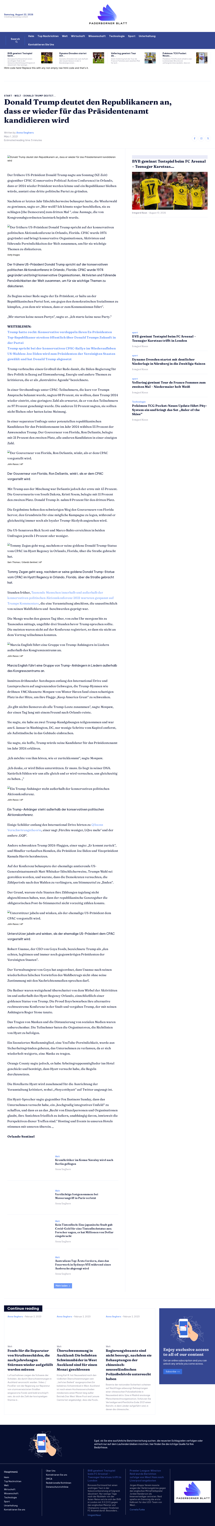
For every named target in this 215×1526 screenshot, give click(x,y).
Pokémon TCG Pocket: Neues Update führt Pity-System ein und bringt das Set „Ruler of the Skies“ (169, 410)
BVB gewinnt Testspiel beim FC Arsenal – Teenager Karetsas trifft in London (104, 1475)
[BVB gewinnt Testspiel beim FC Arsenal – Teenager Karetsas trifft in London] (46, 58)
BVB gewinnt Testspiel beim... (20, 54)
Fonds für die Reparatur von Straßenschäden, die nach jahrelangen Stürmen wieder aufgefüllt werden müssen (30, 1359)
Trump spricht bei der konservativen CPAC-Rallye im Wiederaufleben (61, 348)
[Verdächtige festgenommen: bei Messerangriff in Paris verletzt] (29, 1197)
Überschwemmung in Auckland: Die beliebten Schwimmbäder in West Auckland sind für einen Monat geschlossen (77, 1359)
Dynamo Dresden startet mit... (73, 54)
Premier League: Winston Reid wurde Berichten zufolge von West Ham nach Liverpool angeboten (147, 1475)
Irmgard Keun (139, 213)
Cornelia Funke (137, 1509)
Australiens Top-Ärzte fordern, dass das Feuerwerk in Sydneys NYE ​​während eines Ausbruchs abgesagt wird (83, 1264)
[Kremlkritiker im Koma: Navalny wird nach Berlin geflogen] (29, 1163)
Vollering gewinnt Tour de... (123, 54)
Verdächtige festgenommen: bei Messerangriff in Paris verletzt (76, 1196)
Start (8, 96)
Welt (17, 96)
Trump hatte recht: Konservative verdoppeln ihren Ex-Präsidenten (59, 332)
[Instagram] (201, 138)
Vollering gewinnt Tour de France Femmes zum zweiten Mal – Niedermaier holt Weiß (169, 385)
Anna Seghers (25, 132)
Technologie (139, 402)
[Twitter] (208, 138)
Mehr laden (62, 1285)
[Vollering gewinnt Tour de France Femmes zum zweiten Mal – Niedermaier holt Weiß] (150, 58)
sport (135, 332)
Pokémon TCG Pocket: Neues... (175, 54)
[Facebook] (195, 138)
